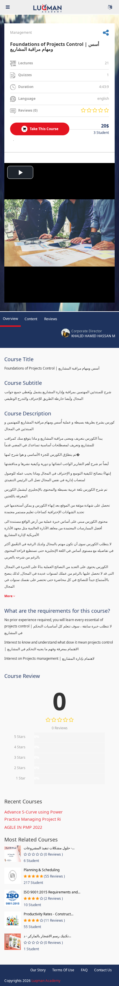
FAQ (84, 970)
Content (31, 318)
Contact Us (103, 970)
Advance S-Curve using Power (33, 812)
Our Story (38, 970)
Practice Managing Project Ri (32, 819)
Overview (10, 318)
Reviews (50, 318)
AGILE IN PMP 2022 (23, 827)
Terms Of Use (63, 970)
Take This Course (43, 128)
